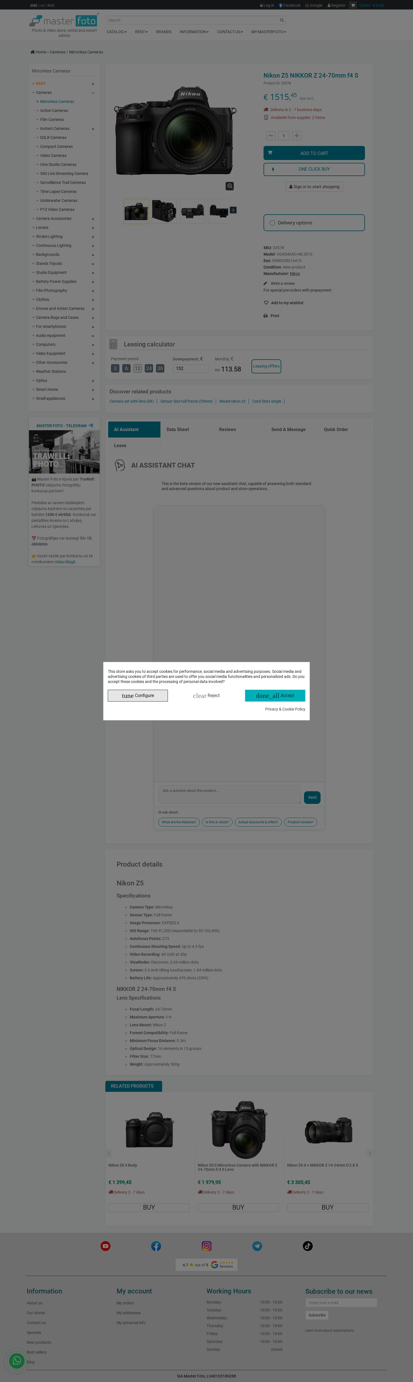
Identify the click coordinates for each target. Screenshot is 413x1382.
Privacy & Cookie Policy (285, 709)
